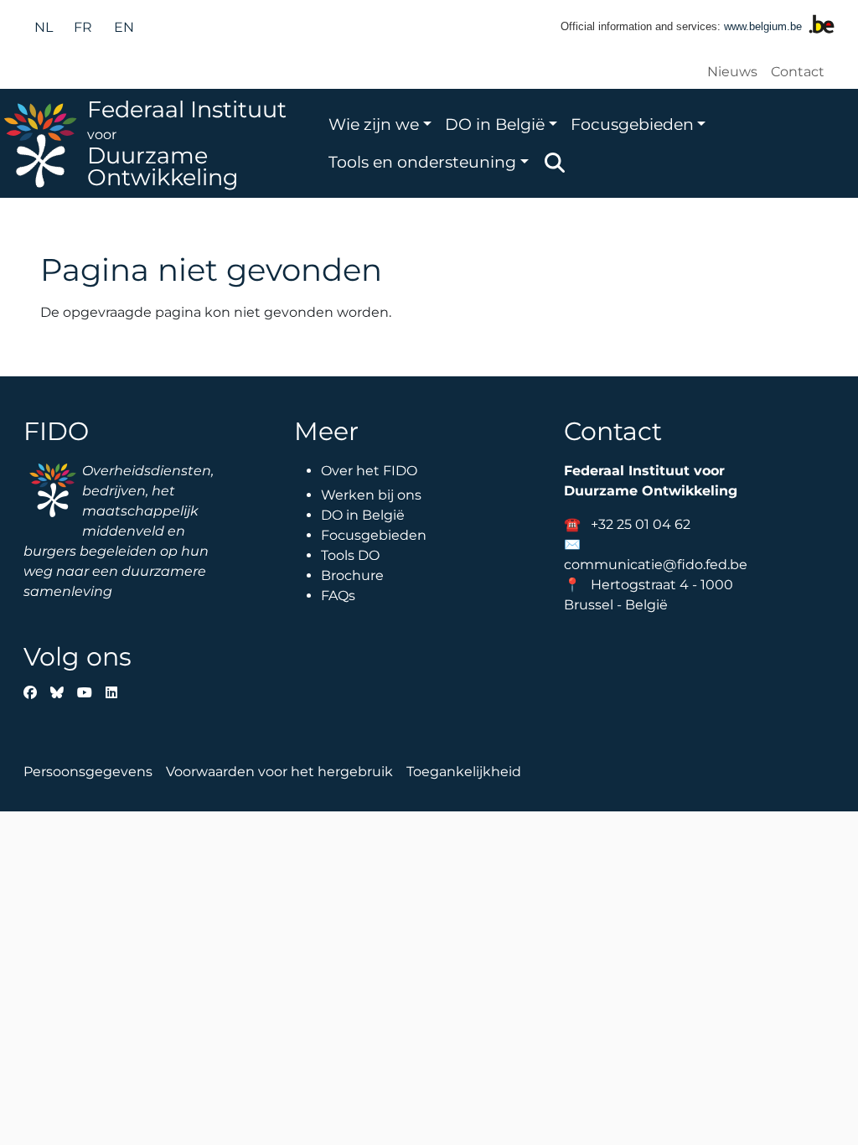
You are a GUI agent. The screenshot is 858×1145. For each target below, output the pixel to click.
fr (83, 27)
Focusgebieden (632, 124)
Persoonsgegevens (87, 772)
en (124, 27)
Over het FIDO (369, 471)
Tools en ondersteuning (422, 162)
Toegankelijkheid (463, 772)
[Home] (43, 143)
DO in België (495, 124)
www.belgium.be (763, 26)
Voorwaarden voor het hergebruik (279, 772)
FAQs (338, 596)
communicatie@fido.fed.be (655, 564)
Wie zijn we (373, 124)
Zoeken (554, 162)
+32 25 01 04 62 (640, 524)
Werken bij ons (371, 495)
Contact (797, 72)
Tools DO (350, 555)
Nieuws (732, 72)
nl (43, 27)
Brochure (352, 575)
